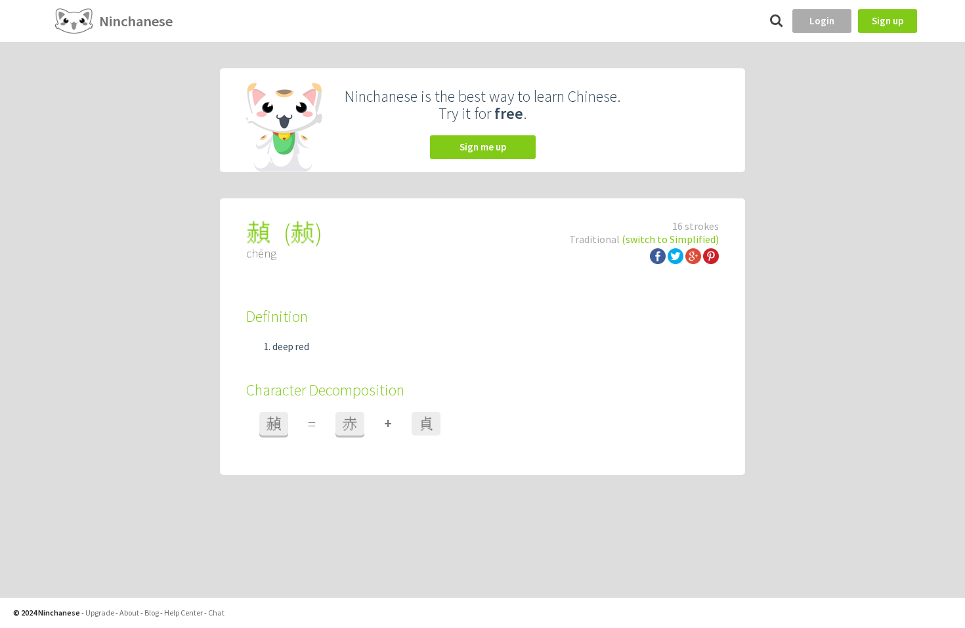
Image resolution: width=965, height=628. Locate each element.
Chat (216, 612)
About (129, 612)
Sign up (887, 20)
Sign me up (483, 147)
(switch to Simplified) (670, 239)
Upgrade (99, 612)
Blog (151, 612)
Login (821, 20)
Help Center (183, 612)
